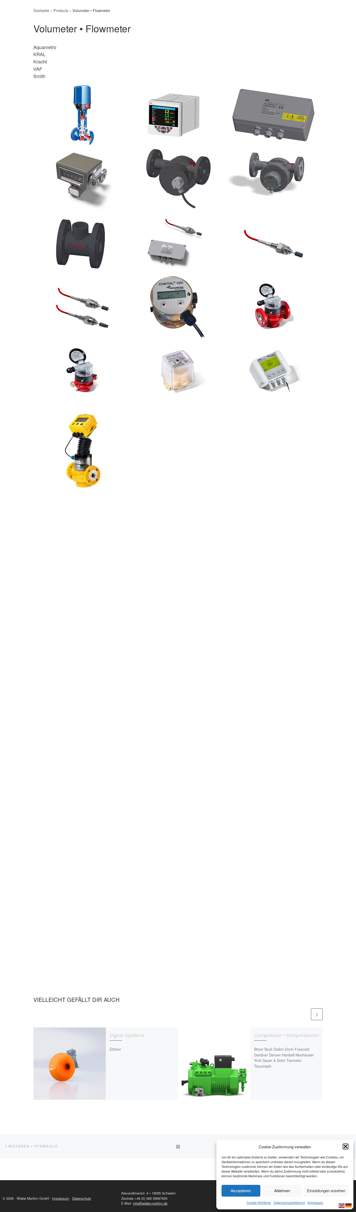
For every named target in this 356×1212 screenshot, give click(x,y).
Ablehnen (282, 1190)
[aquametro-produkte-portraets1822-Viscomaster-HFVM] (83, 736)
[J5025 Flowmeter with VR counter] (83, 179)
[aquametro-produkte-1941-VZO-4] (178, 371)
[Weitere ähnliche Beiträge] (317, 1014)
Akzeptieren (241, 1190)
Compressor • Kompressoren (286, 1034)
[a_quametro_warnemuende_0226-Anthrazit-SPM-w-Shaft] (273, 546)
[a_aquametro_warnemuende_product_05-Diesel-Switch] (178, 546)
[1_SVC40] (178, 736)
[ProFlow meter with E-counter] (273, 179)
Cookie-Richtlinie (259, 1202)
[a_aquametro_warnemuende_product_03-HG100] (83, 546)
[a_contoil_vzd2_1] (178, 307)
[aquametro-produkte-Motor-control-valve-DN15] (273, 641)
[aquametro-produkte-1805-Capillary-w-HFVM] (83, 641)
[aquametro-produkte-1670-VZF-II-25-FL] (273, 307)
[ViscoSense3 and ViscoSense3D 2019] (83, 307)
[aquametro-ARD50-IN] (178, 450)
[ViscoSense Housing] (83, 243)
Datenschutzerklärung (289, 1202)
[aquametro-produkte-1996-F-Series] (273, 450)
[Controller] (178, 115)
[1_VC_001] (83, 832)
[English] (342, 1205)
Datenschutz (81, 1198)
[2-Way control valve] (83, 115)
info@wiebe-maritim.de (150, 1203)
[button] (345, 1146)
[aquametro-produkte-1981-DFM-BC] (273, 371)
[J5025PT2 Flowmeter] (178, 179)
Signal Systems (126, 1034)
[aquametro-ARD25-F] (83, 450)
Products (60, 10)
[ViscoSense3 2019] (273, 243)
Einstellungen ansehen (326, 1190)
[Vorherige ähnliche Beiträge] (304, 1014)
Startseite (41, 10)
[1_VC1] (273, 832)
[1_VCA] (83, 927)
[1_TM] (273, 736)
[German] (348, 1205)
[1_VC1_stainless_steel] (178, 832)
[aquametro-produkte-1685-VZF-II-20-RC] (83, 371)
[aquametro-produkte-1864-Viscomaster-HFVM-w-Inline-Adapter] (178, 641)
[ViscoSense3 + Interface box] (178, 243)
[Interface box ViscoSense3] (273, 115)
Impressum (315, 1202)
